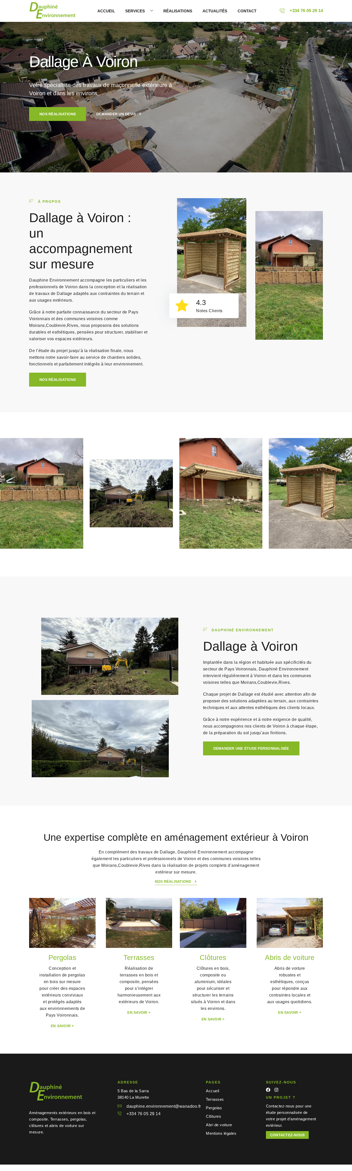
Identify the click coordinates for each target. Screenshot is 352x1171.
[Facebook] (268, 1090)
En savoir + (62, 1026)
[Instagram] (276, 1090)
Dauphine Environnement (54, 280)
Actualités (215, 11)
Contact (247, 11)
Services (135, 11)
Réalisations (177, 11)
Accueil (106, 11)
